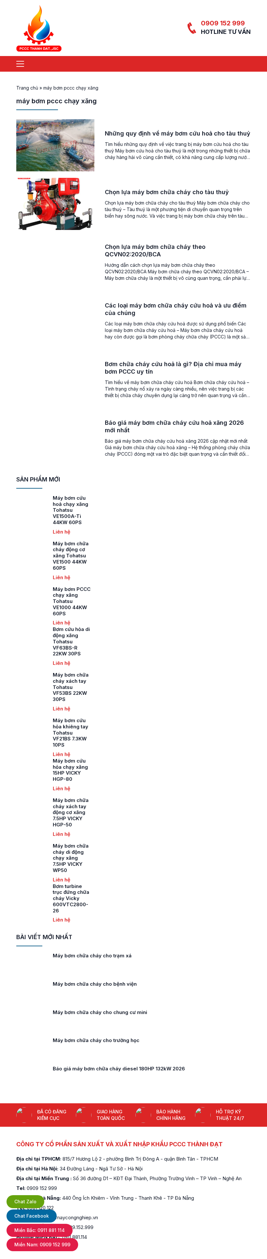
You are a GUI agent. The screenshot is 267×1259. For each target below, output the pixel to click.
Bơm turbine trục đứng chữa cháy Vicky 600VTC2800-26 (71, 898)
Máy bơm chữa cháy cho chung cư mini (100, 1012)
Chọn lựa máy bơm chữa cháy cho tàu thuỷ (167, 192)
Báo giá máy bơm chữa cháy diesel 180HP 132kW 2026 (119, 1069)
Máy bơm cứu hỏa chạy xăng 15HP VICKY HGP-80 (70, 770)
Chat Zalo (25, 1201)
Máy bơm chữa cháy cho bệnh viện (95, 984)
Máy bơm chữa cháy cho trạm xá (92, 955)
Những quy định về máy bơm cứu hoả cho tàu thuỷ (177, 133)
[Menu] (20, 64)
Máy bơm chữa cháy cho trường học (96, 1040)
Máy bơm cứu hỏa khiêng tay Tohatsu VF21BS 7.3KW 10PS (70, 732)
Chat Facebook (31, 1216)
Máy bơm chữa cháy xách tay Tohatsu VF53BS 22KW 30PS (71, 687)
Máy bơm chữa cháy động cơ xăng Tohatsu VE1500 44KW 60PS (71, 555)
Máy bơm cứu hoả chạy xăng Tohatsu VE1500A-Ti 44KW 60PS (70, 510)
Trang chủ (27, 88)
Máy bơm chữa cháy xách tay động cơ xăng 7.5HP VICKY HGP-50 (71, 812)
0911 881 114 (39, 1230)
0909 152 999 (223, 23)
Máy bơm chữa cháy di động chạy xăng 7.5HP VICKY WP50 (71, 858)
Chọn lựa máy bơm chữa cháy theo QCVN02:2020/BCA (155, 250)
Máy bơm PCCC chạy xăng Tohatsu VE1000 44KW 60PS (72, 601)
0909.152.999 (78, 1227)
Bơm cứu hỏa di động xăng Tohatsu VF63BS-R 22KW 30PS (71, 641)
